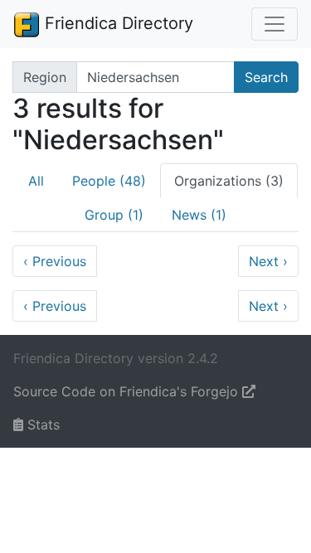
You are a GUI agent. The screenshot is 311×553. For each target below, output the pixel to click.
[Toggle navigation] (274, 24)
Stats (41, 424)
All (36, 180)
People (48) (109, 180)
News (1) (199, 214)
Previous (54, 261)
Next (268, 261)
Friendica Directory (116, 23)
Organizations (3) (229, 180)
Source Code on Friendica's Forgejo (127, 391)
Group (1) (114, 214)
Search (266, 77)
